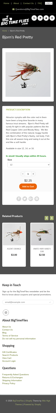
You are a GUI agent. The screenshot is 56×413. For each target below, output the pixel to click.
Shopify (29, 401)
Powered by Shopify (32, 404)
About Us (6, 327)
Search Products (10, 355)
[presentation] (46, 218)
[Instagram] (6, 312)
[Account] (46, 18)
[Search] (34, 17)
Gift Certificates (9, 352)
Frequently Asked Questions (15, 374)
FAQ (40, 3)
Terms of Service (10, 335)
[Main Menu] (52, 17)
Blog (4, 332)
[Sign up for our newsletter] (50, 302)
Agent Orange (14, 249)
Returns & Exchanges (12, 377)
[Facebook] (18, 198)
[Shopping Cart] (40, 17)
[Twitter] (24, 198)
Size (9, 159)
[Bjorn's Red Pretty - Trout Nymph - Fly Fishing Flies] (28, 74)
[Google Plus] (30, 198)
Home (6, 3)
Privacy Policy (8, 383)
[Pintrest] (36, 198)
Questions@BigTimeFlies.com (29, 9)
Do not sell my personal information (19, 338)
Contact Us (28, 3)
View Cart (6, 358)
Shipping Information (12, 380)
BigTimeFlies (18, 401)
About (16, 3)
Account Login (9, 361)
